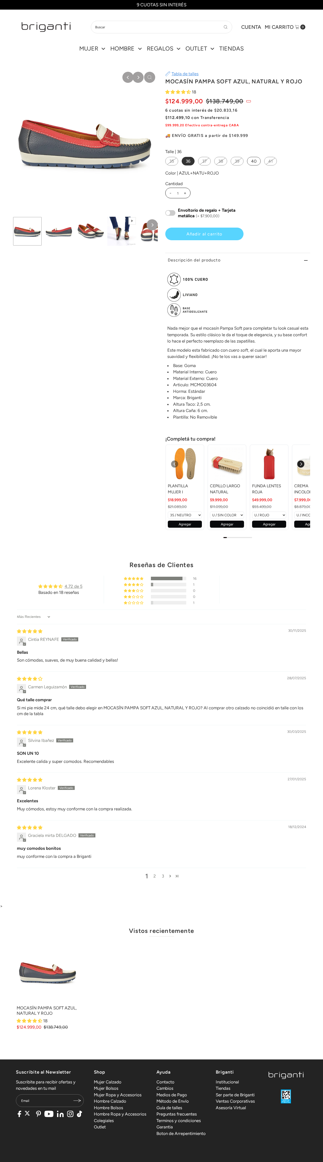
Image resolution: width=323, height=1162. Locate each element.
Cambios (164, 1088)
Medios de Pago (171, 1094)
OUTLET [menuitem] (196, 48)
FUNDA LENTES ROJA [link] (266, 488)
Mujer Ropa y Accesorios (118, 1094)
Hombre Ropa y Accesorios (120, 1114)
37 (204, 161)
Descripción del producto (194, 260)
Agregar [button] (185, 524)
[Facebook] (19, 1114)
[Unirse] (77, 1100)
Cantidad (174, 183)
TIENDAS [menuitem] (231, 48)
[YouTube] (48, 1114)
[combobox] (161, 27)
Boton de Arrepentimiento (181, 1133)
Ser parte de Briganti (235, 1094)
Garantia (164, 1126)
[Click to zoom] (149, 77)
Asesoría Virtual (231, 1107)
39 (237, 161)
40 (254, 161)
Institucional (227, 1081)
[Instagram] (70, 1114)
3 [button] (163, 876)
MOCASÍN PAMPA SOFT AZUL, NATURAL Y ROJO (47, 1010)
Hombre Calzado (110, 1101)
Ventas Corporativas (235, 1101)
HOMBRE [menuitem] (122, 48)
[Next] (138, 77)
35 (171, 161)
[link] (185, 464)
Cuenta (251, 27)
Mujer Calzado (107, 1081)
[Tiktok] (79, 1114)
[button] (178, 91)
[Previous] (127, 77)
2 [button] (154, 876)
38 (220, 161)
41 (270, 161)
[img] (29, 631)
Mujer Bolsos (106, 1088)
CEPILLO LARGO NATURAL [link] (225, 488)
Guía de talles (169, 1107)
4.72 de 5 (74, 586)
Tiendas (223, 1088)
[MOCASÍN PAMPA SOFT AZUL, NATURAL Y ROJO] (48, 972)
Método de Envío (172, 1101)
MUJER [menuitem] (88, 48)
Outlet (100, 1126)
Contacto (165, 1081)
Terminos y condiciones (178, 1120)
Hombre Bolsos (108, 1107)
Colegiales (104, 1120)
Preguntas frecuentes (176, 1114)
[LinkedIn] (60, 1114)
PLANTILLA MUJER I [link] (178, 488)
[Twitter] (29, 1114)
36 (188, 161)
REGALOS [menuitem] (160, 48)
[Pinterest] (38, 1114)
